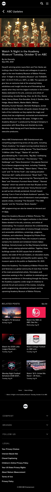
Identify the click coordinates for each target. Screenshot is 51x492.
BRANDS (7, 425)
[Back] (3, 11)
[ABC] (4, 4)
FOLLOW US (9, 434)
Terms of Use (7, 477)
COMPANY (8, 416)
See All (44, 304)
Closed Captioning (9, 458)
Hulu (6, 211)
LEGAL (6, 443)
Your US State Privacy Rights (14, 467)
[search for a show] (41, 3)
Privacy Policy (8, 481)
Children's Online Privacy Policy (15, 463)
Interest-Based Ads (10, 454)
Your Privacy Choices (10, 449)
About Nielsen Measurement (13, 472)
